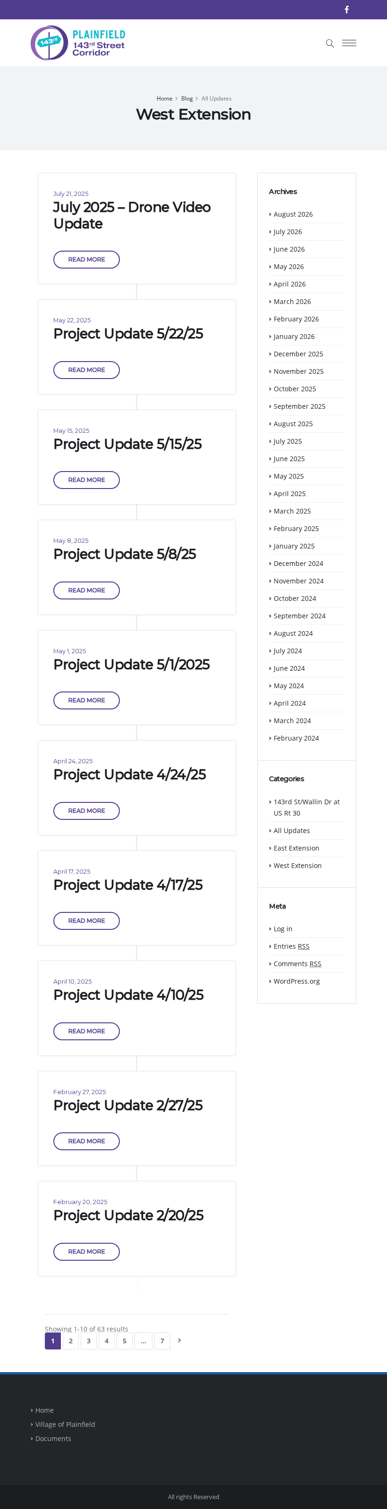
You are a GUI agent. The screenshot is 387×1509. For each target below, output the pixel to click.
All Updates (292, 830)
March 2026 (292, 301)
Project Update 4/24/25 (129, 774)
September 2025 (300, 406)
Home (165, 98)
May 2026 (289, 266)
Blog (187, 98)
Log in (283, 928)
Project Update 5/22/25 (128, 333)
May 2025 (289, 476)
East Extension (297, 847)
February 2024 (296, 737)
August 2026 (293, 214)
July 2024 (288, 650)
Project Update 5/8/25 (124, 554)
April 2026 (290, 283)
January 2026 (294, 336)
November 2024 (299, 580)
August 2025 (293, 423)
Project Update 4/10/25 (128, 994)
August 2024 (293, 633)
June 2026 (289, 248)
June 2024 (289, 668)
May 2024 (289, 685)
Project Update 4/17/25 (127, 885)
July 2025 (288, 441)
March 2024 (292, 720)
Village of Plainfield (65, 1424)
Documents (53, 1438)
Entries (292, 946)
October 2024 (295, 598)
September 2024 (300, 615)
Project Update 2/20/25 (128, 1215)
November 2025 (299, 371)
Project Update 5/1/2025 (131, 664)
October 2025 (295, 388)
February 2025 (296, 528)
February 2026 (296, 318)
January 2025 (294, 545)
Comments (297, 963)
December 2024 (298, 563)
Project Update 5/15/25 (127, 444)
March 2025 (292, 510)
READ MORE (86, 259)
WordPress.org (297, 981)
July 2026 (288, 231)
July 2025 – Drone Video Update (132, 215)
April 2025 (290, 493)
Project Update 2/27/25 (127, 1105)
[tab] (307, 196)
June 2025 (289, 458)
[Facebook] (347, 9)
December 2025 (298, 353)
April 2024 (290, 703)
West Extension (298, 865)
